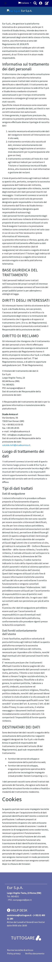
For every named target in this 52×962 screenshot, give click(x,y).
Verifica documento (34, 953)
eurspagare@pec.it (22, 899)
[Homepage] (14, 10)
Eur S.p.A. (15, 887)
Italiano (25, 2)
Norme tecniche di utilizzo (20, 950)
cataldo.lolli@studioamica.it (16, 445)
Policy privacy (14, 953)
